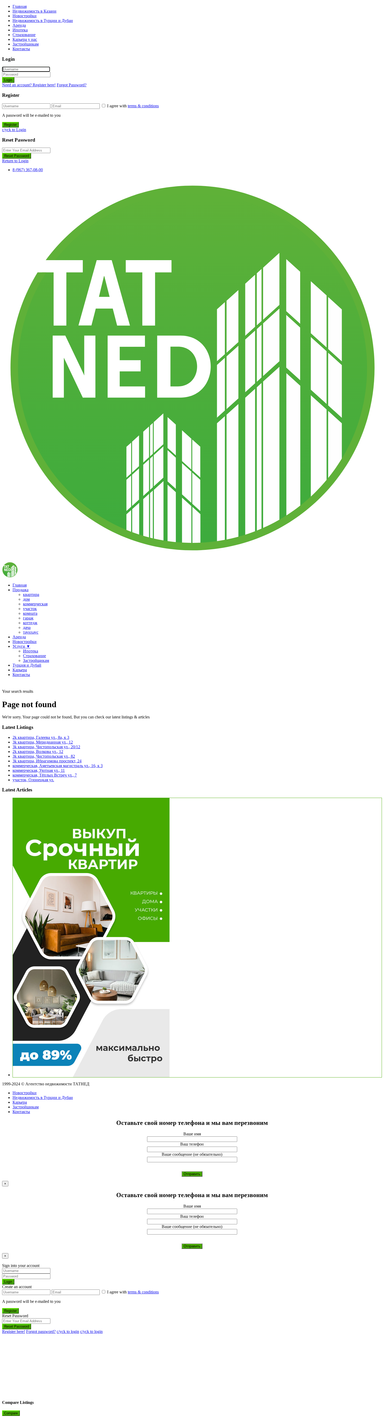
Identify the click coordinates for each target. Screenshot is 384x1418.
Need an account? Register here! (29, 85)
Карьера (20, 670)
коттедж (30, 623)
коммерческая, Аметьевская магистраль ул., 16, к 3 (58, 765)
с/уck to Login (14, 129)
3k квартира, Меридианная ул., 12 (43, 742)
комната (30, 613)
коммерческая (35, 604)
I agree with (133, 106)
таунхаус (30, 632)
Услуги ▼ (21, 646)
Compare (11, 1413)
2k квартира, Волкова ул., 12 (38, 751)
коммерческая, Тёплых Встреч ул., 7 (45, 775)
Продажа (20, 590)
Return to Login (15, 161)
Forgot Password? (71, 85)
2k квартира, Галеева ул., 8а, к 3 (41, 737)
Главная (20, 6)
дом (26, 599)
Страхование (24, 34)
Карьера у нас (25, 39)
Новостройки (25, 16)
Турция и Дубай (27, 665)
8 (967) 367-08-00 (28, 170)
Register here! (13, 1331)
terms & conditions (143, 106)
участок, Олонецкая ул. (33, 780)
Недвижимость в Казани (34, 11)
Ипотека (20, 30)
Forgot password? (41, 1331)
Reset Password (16, 156)
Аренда (19, 25)
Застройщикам (26, 44)
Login (8, 80)
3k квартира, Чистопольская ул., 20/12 (46, 747)
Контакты (21, 49)
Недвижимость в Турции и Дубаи (43, 20)
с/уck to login (68, 1331)
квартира (31, 594)
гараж (28, 618)
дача (27, 627)
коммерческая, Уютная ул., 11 (39, 770)
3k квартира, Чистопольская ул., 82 (44, 756)
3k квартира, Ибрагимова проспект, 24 (47, 761)
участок (30, 608)
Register (10, 125)
